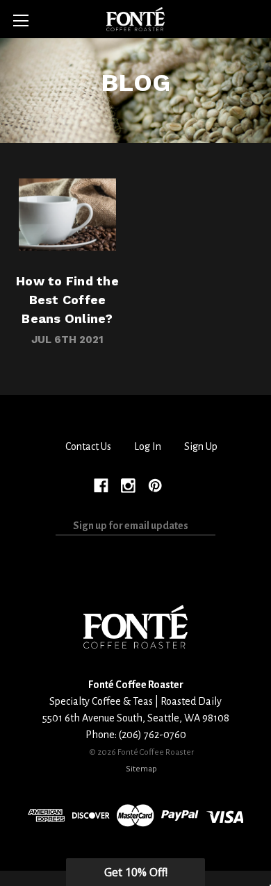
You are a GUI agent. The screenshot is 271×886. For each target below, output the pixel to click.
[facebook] (101, 484)
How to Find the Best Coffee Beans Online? (67, 214)
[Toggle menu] (20, 20)
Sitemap (141, 769)
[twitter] (181, 484)
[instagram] (128, 484)
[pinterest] (155, 484)
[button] (135, 872)
